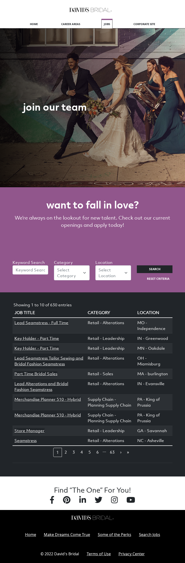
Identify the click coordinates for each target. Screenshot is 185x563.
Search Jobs (149, 534)
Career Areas (70, 24)
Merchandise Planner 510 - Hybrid (47, 399)
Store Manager (29, 430)
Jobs (107, 24)
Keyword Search (29, 262)
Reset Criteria (158, 279)
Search (154, 269)
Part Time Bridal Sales (35, 373)
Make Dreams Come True (67, 534)
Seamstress (25, 440)
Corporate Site (144, 24)
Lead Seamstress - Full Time (41, 322)
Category (63, 262)
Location (103, 262)
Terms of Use (99, 553)
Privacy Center (132, 553)
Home (34, 24)
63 (112, 452)
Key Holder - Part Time (36, 338)
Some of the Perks (114, 534)
